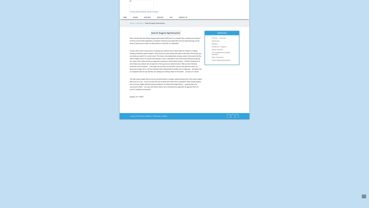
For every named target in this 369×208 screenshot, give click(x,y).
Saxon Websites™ (146, 116)
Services (139, 23)
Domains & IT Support (219, 47)
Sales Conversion (218, 57)
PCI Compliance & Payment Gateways (221, 53)
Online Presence (217, 50)
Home (125, 17)
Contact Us (183, 17)
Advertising (215, 41)
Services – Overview (219, 38)
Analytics (215, 44)
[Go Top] (364, 196)
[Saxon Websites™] (142, 4)
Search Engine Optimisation (221, 60)
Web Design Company (160, 116)
